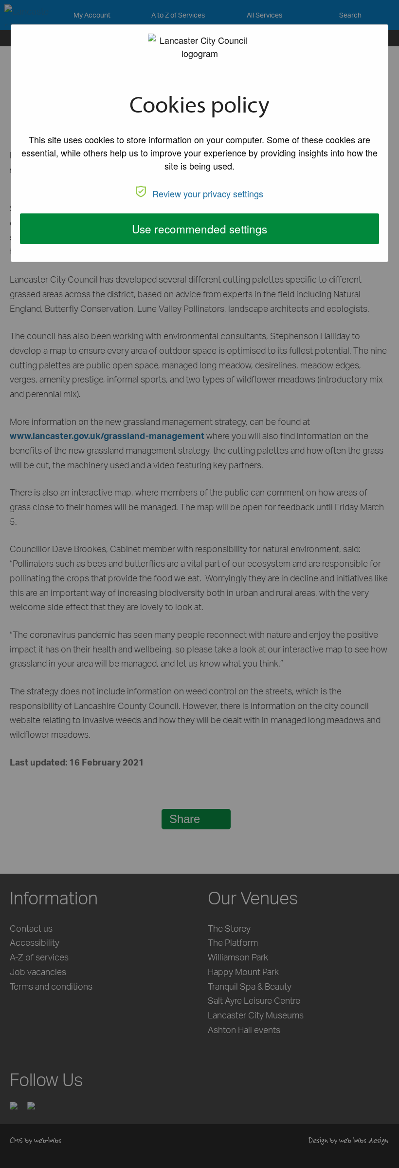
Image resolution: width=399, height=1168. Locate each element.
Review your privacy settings (207, 193)
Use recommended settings (199, 228)
